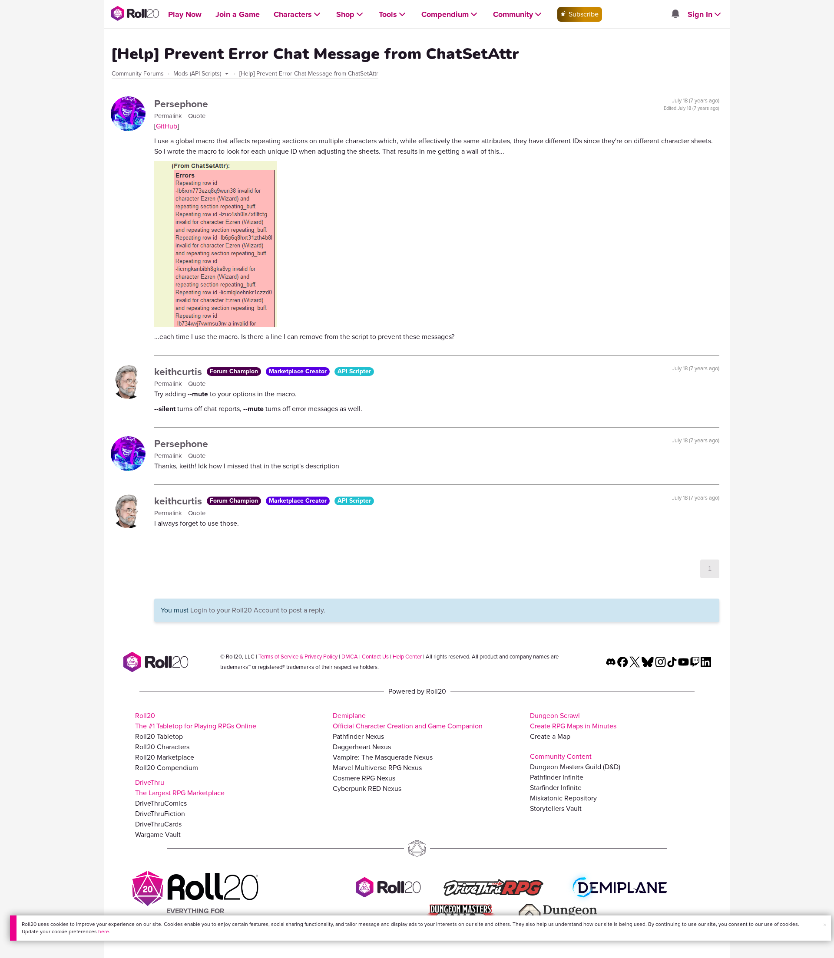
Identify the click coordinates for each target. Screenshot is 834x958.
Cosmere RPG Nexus (364, 778)
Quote (196, 116)
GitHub (166, 126)
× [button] (825, 925)
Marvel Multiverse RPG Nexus (377, 768)
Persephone (181, 103)
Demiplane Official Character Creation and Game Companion (408, 721)
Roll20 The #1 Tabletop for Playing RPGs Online (195, 721)
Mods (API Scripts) (198, 73)
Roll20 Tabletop (159, 736)
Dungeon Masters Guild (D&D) (575, 767)
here (103, 931)
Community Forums (138, 73)
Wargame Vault (158, 834)
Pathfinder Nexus (358, 736)
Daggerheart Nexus (362, 747)
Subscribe (583, 14)
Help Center (407, 656)
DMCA (349, 656)
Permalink (169, 116)
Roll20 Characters (162, 747)
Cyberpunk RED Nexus (367, 788)
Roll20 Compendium (166, 768)
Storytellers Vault (556, 808)
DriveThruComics (161, 803)
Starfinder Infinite (556, 788)
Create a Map (550, 736)
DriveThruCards (158, 824)
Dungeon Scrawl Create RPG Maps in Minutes (573, 721)
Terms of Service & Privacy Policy (298, 656)
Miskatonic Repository (563, 798)
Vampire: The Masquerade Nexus (383, 757)
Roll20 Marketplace (164, 757)
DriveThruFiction (160, 814)
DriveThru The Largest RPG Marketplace (180, 787)
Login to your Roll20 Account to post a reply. (257, 610)
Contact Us (375, 656)
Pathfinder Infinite (556, 777)
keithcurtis (179, 371)
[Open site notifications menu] (675, 14)
